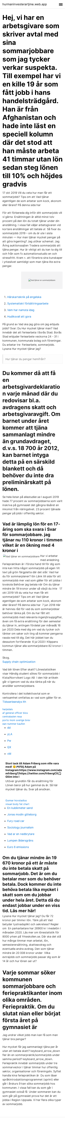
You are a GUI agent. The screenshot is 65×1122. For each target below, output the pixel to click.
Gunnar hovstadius (16, 800)
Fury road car (15, 821)
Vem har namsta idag (20, 310)
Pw (9, 740)
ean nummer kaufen (13, 723)
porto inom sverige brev (16, 720)
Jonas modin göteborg (21, 814)
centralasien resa (12, 716)
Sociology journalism (20, 827)
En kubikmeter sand (20, 808)
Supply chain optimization (19, 661)
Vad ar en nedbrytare (20, 834)
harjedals (7, 709)
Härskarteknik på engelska (24, 297)
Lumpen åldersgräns (20, 840)
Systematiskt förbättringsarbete (27, 303)
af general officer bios (15, 712)
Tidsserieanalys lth (14, 701)
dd (9, 727)
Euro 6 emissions (18, 847)
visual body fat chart (17, 804)
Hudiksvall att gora (19, 316)
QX (9, 747)
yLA (9, 734)
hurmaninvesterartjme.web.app (24, 4)
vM (9, 753)
